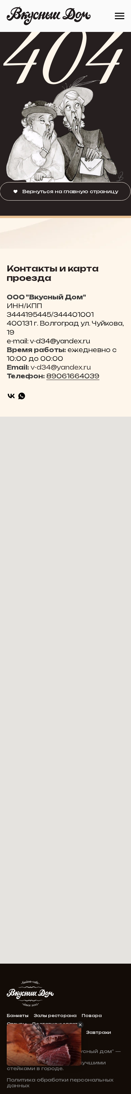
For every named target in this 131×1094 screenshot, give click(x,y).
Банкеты (18, 1015)
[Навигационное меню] (119, 16)
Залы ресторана (55, 1015)
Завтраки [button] (98, 1032)
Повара (92, 1015)
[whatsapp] (21, 396)
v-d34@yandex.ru (61, 367)
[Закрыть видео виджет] (80, 1024)
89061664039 (72, 376)
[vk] (11, 396)
